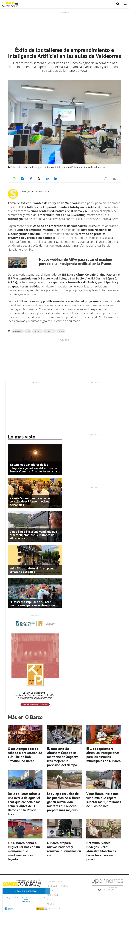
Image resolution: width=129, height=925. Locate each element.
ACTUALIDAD (49, 331)
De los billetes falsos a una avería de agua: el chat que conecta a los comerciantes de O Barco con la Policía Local (24, 803)
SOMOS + (51, 904)
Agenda (50, 899)
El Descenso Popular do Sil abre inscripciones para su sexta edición (32, 603)
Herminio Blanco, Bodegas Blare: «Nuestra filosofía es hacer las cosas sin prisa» (101, 850)
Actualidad (52, 895)
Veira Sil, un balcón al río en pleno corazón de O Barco (32, 570)
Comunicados (53, 908)
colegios (37, 331)
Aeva (28, 331)
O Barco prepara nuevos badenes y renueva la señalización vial (64, 848)
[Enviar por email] (114, 178)
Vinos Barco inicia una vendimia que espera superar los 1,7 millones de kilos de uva (33, 535)
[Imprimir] (106, 178)
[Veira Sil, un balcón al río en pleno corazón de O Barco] (35, 559)
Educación (17, 331)
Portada (51, 890)
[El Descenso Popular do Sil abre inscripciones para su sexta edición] (35, 593)
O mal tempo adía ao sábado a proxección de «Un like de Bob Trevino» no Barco (25, 754)
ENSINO (61, 331)
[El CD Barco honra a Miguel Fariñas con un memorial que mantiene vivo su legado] (25, 828)
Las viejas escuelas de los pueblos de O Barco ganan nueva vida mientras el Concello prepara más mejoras (63, 801)
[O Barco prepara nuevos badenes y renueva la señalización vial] (64, 828)
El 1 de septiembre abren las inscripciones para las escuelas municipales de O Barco (103, 754)
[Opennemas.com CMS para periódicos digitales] (107, 885)
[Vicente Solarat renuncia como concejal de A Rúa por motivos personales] (35, 492)
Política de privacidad (57, 886)
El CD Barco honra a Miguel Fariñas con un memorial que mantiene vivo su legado (24, 850)
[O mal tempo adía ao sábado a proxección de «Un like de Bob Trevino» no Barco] (25, 734)
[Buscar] (117, 4)
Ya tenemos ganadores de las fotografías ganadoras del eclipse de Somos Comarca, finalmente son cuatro (35, 468)
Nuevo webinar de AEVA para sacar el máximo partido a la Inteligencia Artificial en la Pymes (75, 261)
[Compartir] (14, 178)
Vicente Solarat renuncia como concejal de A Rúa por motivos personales (30, 501)
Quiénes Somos (54, 881)
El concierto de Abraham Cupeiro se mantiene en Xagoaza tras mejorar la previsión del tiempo (63, 756)
